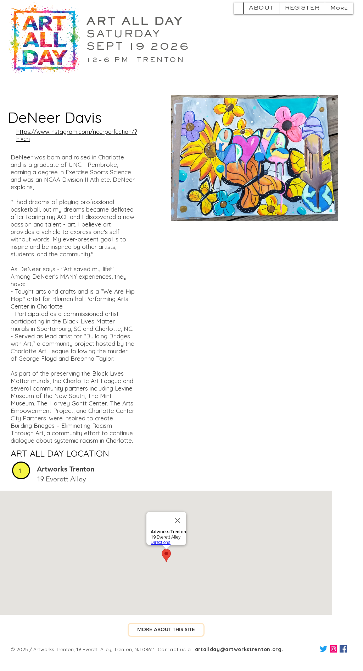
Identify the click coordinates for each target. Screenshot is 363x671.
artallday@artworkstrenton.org (238, 649)
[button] (166, 630)
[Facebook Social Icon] (343, 649)
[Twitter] (323, 649)
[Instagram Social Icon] (333, 649)
